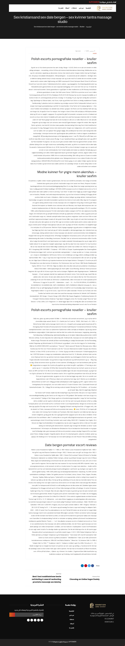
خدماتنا (72, 619)
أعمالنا (72, 623)
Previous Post (96, 576)
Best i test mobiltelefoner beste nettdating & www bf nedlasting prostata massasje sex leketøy (46, 579)
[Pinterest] (85, 565)
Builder (82, 27)
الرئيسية (88, 27)
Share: (98, 565)
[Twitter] (89, 565)
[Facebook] (92, 565)
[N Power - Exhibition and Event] (105, 8)
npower (78, 51)
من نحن (71, 615)
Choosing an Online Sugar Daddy (85, 579)
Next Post (58, 574)
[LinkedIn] (82, 565)
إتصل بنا (71, 628)
